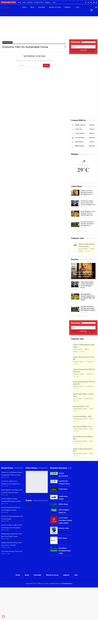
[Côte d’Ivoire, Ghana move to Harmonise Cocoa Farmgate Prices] (75, 203)
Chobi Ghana (62, 489)
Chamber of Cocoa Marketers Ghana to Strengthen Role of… (87, 192)
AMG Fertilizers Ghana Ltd (63, 511)
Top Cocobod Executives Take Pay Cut (11, 551)
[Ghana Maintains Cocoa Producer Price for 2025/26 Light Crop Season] (75, 214)
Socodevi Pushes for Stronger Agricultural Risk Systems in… (87, 223)
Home (19, 2)
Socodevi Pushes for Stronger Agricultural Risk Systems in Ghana (88, 308)
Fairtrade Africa (63, 528)
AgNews (47, 2)
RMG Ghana (62, 538)
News (24, 2)
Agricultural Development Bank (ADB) (64, 550)
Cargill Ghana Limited (63, 497)
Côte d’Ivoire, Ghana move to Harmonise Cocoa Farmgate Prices (88, 202)
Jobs (54, 2)
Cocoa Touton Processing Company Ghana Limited (65, 520)
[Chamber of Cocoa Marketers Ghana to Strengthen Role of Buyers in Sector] (75, 193)
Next (47, 485)
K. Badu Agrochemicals (63, 474)
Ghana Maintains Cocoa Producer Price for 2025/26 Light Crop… (88, 213)
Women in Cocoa (39, 2)
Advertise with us (67, 583)
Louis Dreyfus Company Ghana (64, 482)
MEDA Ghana (63, 504)
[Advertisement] (49, 29)
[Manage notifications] (3, 616)
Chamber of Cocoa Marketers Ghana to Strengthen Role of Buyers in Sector (83, 274)
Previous (26, 485)
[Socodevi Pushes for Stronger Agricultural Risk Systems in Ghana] (75, 224)
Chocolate (30, 2)
